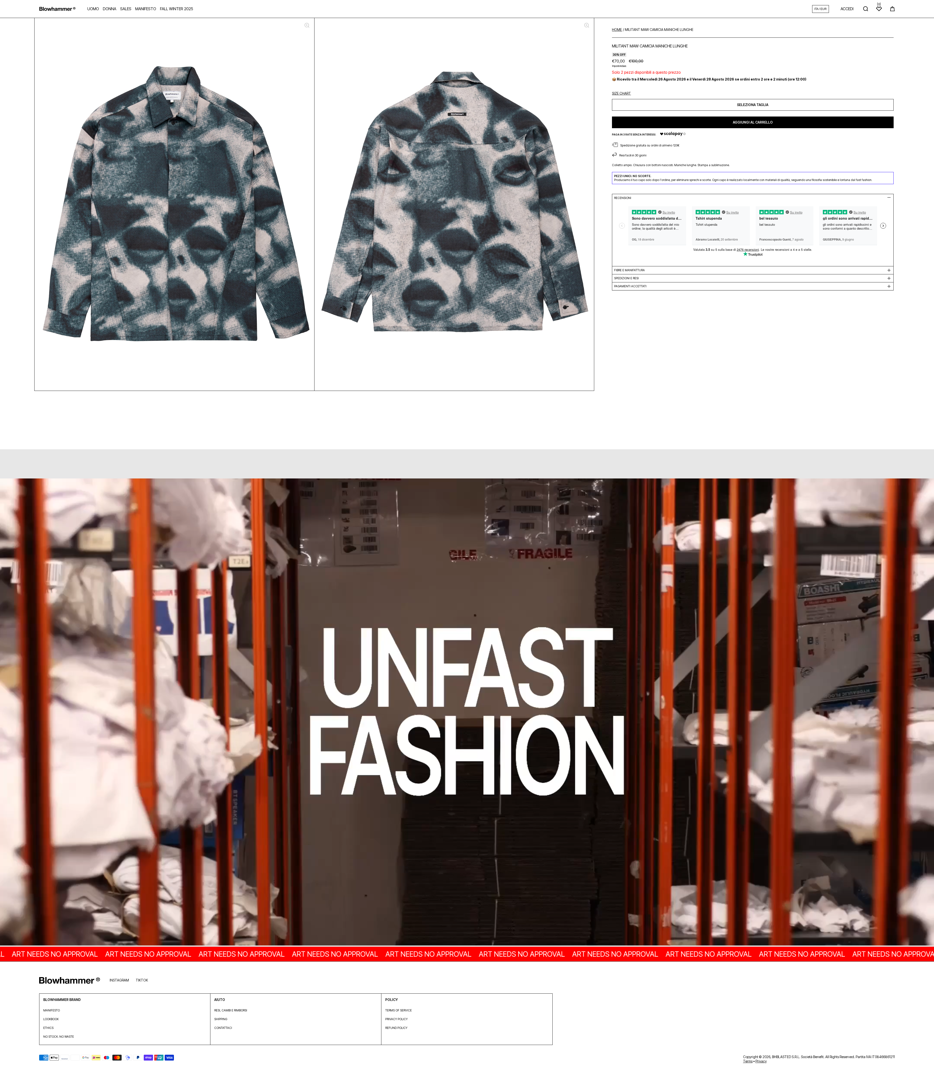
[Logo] (57, 9)
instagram (119, 980)
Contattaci (223, 1028)
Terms (748, 1061)
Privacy (761, 1061)
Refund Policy (396, 1028)
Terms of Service (398, 1010)
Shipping (220, 1019)
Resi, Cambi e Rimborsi (230, 1010)
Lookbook (51, 1019)
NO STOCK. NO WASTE (58, 1036)
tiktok (142, 980)
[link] (467, 712)
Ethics (48, 1028)
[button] (892, 8)
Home (617, 30)
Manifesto (51, 1010)
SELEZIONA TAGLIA (752, 104)
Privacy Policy (396, 1019)
